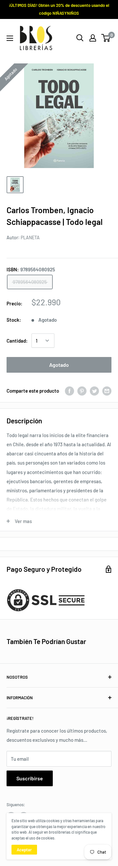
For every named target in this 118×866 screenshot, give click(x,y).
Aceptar (24, 849)
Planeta (30, 237)
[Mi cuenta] (92, 38)
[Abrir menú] (10, 38)
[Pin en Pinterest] (82, 391)
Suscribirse (29, 778)
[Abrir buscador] (80, 38)
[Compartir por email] (106, 391)
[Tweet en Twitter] (94, 391)
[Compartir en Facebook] (69, 391)
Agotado (59, 365)
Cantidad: (17, 341)
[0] (106, 38)
